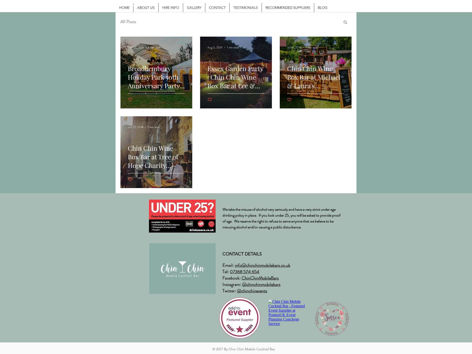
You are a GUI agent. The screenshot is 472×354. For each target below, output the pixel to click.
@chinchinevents (252, 291)
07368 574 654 (244, 271)
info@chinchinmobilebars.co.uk (262, 265)
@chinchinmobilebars (261, 284)
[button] (345, 22)
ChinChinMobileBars (260, 278)
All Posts (128, 22)
